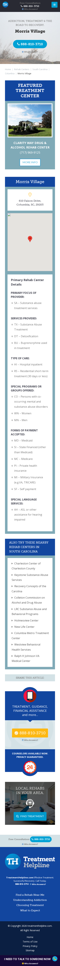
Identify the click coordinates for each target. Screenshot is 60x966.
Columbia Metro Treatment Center (30, 635)
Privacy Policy (30, 946)
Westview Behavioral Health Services (26, 647)
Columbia (9, 73)
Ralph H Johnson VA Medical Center (25, 658)
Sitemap (30, 950)
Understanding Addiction (30, 900)
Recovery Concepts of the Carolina (29, 588)
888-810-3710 (32, 44)
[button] (30, 239)
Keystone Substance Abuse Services (30, 577)
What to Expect (30, 910)
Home (8, 69)
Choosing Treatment (30, 905)
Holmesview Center (26, 620)
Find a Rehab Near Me (30, 894)
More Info (30, 162)
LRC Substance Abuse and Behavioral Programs (29, 611)
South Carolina (40, 69)
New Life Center (24, 627)
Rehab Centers (21, 69)
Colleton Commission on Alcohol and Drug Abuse (28, 600)
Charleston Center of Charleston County (26, 566)
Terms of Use (30, 941)
